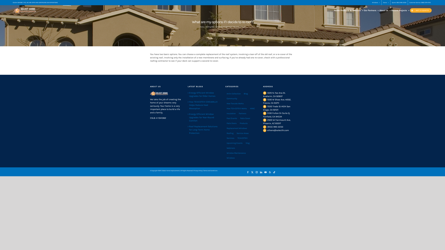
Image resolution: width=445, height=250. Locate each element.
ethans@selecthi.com (278, 130)
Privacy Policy (198, 170)
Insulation (231, 113)
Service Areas (243, 133)
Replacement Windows (237, 128)
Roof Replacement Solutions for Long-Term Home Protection (203, 129)
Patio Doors (232, 123)
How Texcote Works (235, 103)
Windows (231, 158)
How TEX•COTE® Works (237, 108)
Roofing (230, 133)
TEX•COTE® (242, 138)
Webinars (231, 148)
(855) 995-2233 (275, 127)
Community (232, 98)
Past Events (232, 118)
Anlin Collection (234, 93)
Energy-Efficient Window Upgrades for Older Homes (202, 94)
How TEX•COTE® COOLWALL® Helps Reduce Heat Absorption (203, 105)
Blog (246, 93)
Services (230, 138)
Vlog (248, 143)
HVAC (252, 108)
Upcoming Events (235, 143)
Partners (242, 113)
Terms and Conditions (210, 170)
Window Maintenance (236, 153)
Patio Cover (245, 118)
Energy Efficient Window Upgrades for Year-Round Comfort (201, 117)
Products (244, 123)
